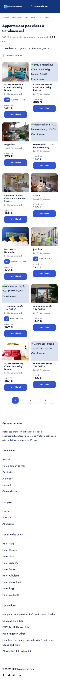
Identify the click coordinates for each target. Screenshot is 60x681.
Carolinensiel (29, 17)
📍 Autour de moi (39, 6)
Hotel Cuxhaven (10, 595)
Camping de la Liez (12, 621)
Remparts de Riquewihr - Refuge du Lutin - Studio (28, 614)
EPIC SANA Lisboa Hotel (16, 627)
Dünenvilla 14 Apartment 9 (16, 651)
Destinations (8, 472)
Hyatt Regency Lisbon (13, 633)
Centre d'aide (9, 491)
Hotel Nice (8, 556)
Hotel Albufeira (10, 575)
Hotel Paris (8, 543)
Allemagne (8, 524)
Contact (6, 485)
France (6, 511)
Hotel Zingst (8, 588)
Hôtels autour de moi (13, 466)
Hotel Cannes (9, 550)
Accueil (5, 17)
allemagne (16, 17)
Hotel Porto (8, 569)
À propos (7, 478)
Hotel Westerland (11, 582)
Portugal (6, 517)
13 (45, 400)
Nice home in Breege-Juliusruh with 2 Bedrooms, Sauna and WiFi (28, 642)
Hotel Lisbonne (10, 563)
